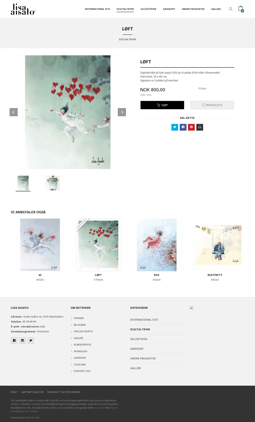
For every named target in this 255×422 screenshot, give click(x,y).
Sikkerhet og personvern (63, 392)
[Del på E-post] (199, 127)
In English (80, 351)
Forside (79, 318)
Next (122, 112)
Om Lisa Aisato (83, 331)
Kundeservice (82, 344)
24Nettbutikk (32, 417)
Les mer (100, 407)
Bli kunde (80, 324)
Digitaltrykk (125, 9)
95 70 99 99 (29, 321)
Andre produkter (193, 9)
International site (97, 9)
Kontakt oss (82, 371)
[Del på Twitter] (174, 127)
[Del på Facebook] (183, 127)
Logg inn (79, 364)
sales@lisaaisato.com (33, 326)
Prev (14, 112)
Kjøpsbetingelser (32, 392)
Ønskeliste (214, 105)
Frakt (14, 392)
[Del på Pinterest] (191, 127)
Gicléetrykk (148, 9)
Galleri (216, 9)
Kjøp (165, 105)
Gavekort (169, 9)
